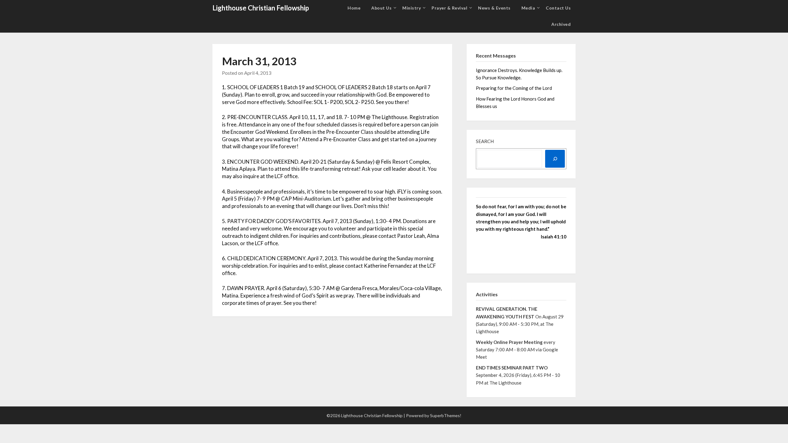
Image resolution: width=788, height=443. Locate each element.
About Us (381, 7)
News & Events (494, 7)
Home (354, 7)
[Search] (555, 159)
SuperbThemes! (445, 415)
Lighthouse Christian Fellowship (260, 8)
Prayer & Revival (449, 7)
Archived (561, 24)
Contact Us (558, 7)
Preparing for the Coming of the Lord (514, 88)
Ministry (411, 7)
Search (485, 141)
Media (528, 7)
